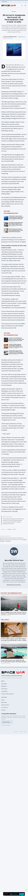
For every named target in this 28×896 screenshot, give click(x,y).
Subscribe (4, 1)
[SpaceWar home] (8, 5)
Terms (21, 731)
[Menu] (25, 5)
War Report (4, 688)
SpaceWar (4, 683)
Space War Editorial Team (10, 36)
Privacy (16, 731)
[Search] (22, 5)
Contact (3, 710)
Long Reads (4, 691)
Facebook (9, 529)
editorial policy (21, 582)
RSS (9, 725)
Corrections (4, 707)
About (2, 700)
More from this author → (14, 584)
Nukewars (4, 686)
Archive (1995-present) (7, 693)
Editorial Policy (5, 705)
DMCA (25, 731)
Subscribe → (7, 722)
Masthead (4, 702)
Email (14, 529)
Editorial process (21, 36)
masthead (8, 541)
